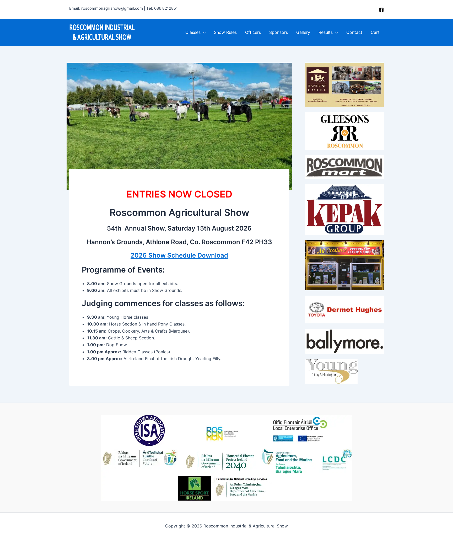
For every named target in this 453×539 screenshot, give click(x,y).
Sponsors (278, 32)
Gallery (303, 32)
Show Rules (225, 32)
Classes (193, 32)
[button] (203, 32)
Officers (253, 32)
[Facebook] (381, 9)
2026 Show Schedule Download (179, 255)
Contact (354, 32)
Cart (375, 32)
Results (326, 32)
